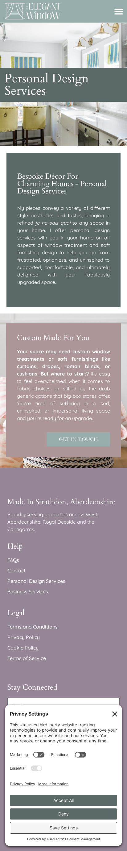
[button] (118, 11)
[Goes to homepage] (32, 11)
